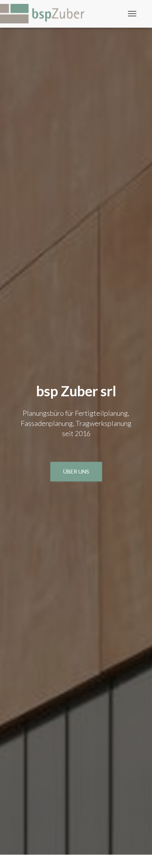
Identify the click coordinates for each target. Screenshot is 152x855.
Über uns (76, 471)
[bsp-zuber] (47, 13)
